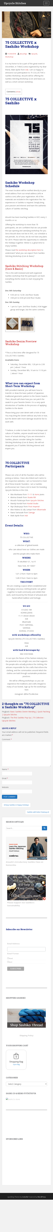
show (18, 92)
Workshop (9, 57)
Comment (7, 739)
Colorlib (25, 1197)
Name (5, 769)
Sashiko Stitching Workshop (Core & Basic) (24, 267)
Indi (26, 69)
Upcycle (34, 54)
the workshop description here (28, 250)
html (11, 958)
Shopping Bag (16, 1061)
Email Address (13, 944)
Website (5, 787)
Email (5, 778)
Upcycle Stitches (15, 3)
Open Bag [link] (16, 1064)
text (10, 962)
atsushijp (23, 54)
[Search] (44, 828)
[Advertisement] (26, 1159)
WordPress (42, 1197)
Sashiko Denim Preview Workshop (21, 343)
